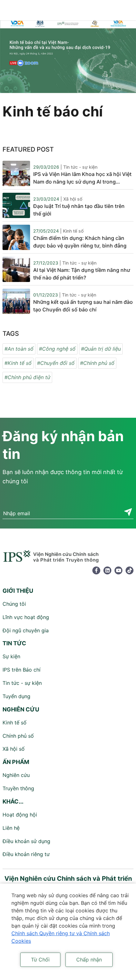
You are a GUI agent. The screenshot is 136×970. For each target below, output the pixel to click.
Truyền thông (18, 788)
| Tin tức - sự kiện (78, 167)
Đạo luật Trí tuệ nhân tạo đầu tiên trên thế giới (79, 210)
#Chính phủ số (97, 363)
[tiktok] (129, 570)
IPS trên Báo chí (21, 669)
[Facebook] (96, 570)
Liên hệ (11, 828)
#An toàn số (19, 349)
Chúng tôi (14, 604)
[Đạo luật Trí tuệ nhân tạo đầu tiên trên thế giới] (16, 205)
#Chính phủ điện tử (27, 377)
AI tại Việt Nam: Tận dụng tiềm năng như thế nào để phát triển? (81, 274)
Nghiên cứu (16, 775)
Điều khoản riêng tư (26, 854)
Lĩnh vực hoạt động (26, 617)
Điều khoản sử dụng (26, 841)
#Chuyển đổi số (56, 363)
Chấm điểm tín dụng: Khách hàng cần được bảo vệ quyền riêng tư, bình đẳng (80, 242)
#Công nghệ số (57, 349)
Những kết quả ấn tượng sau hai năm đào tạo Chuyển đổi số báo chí (83, 306)
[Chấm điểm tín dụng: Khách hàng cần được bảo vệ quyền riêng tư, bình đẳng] (16, 237)
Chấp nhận (89, 959)
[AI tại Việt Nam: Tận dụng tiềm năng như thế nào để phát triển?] (16, 269)
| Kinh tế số (71, 231)
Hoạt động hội (20, 814)
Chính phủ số (18, 736)
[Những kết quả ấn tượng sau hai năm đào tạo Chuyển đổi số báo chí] (16, 301)
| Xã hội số (71, 199)
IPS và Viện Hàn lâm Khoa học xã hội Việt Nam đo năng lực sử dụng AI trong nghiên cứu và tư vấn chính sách (82, 178)
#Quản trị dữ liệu (101, 349)
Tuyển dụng (16, 696)
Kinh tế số (15, 722)
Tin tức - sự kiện (22, 683)
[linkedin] (107, 570)
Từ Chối (40, 959)
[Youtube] (118, 570)
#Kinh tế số (18, 363)
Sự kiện (11, 656)
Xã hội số (14, 749)
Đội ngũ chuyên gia (26, 630)
